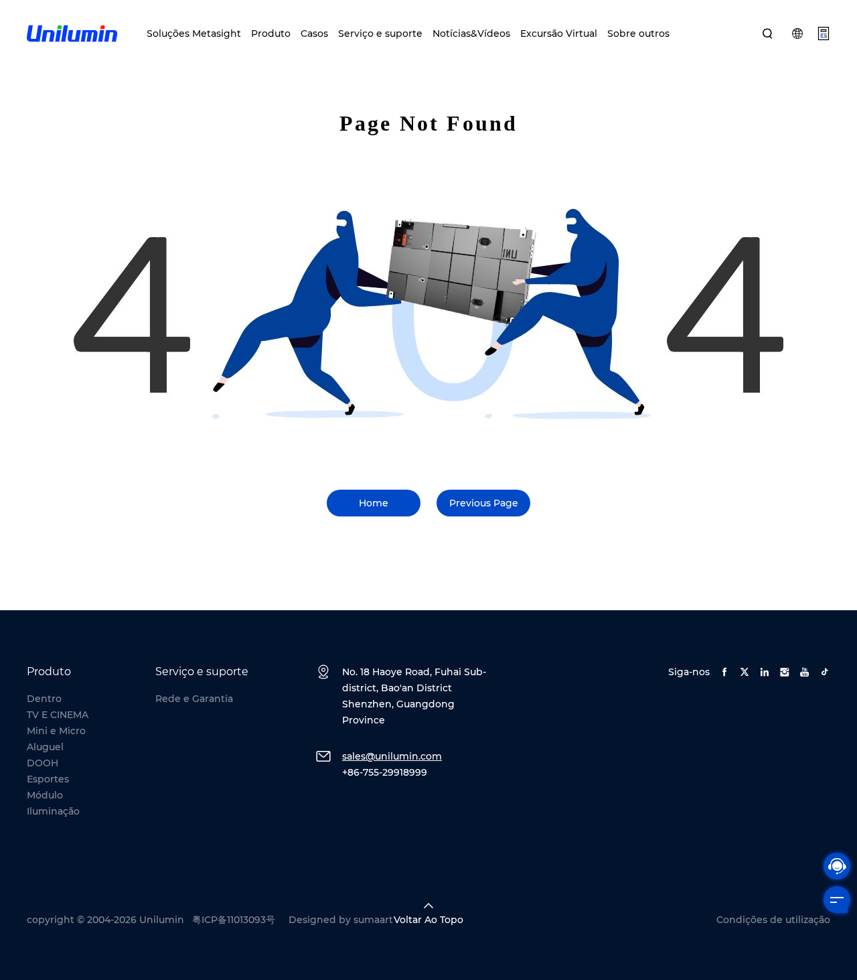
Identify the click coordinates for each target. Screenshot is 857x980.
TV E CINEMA (57, 715)
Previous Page (483, 503)
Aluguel (45, 747)
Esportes (48, 779)
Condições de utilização (773, 920)
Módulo (45, 795)
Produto (271, 33)
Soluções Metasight (194, 33)
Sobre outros (638, 33)
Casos (314, 33)
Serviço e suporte (380, 33)
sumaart (373, 920)
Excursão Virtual (558, 33)
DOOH (42, 763)
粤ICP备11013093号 (233, 920)
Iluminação (53, 811)
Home (373, 503)
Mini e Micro (56, 731)
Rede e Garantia (194, 699)
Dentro (44, 699)
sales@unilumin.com (392, 756)
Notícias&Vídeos (471, 33)
